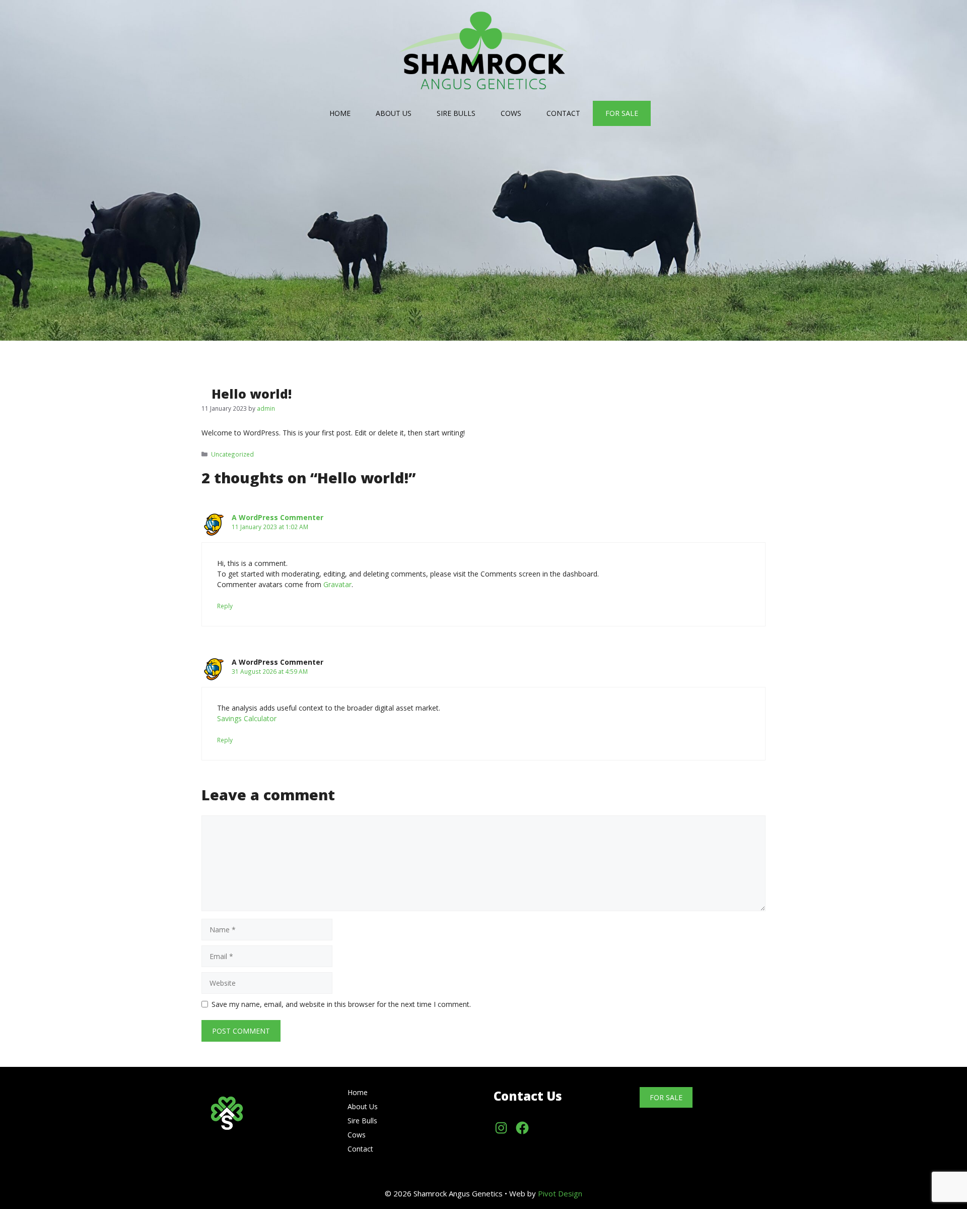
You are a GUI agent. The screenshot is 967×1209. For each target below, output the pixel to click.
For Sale (621, 113)
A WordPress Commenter (277, 517)
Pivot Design (560, 1193)
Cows (511, 113)
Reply (225, 606)
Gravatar (337, 584)
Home (340, 113)
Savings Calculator (247, 718)
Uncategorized (232, 454)
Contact (563, 113)
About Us (393, 113)
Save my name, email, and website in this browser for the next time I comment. (341, 1004)
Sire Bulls (456, 113)
